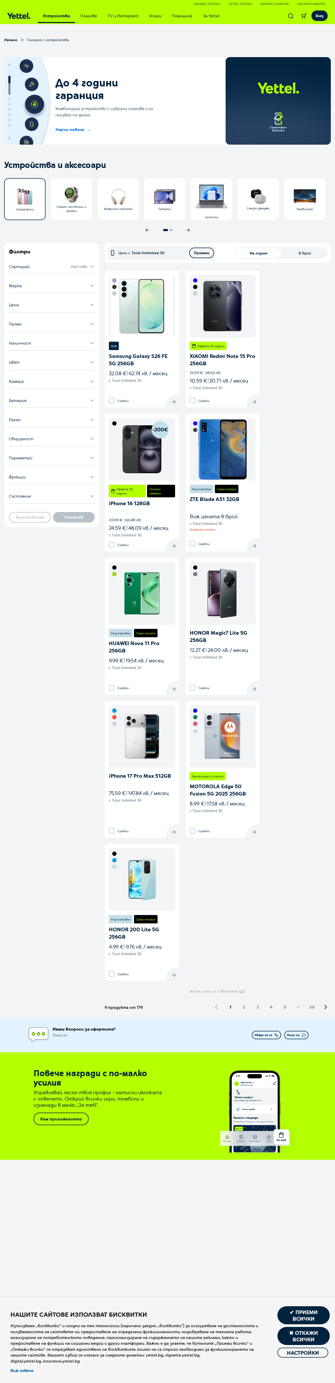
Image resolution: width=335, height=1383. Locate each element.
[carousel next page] (188, 230)
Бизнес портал (207, 4)
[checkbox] (111, 400)
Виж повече (21, 1370)
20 (312, 1006)
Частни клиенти (311, 4)
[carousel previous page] (147, 230)
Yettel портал (240, 4)
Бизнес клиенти (275, 4)
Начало (11, 39)
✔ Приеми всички (304, 1315)
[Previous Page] (216, 1007)
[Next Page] (325, 1007)
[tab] (56, 15)
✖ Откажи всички (303, 1336)
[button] (52, 266)
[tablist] (131, 15)
